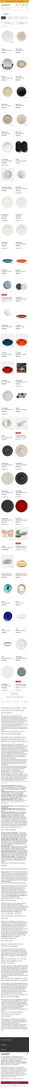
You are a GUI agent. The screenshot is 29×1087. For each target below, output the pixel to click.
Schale (16, 860)
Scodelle (10, 17)
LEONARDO (21, 895)
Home (2, 701)
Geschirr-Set (17, 724)
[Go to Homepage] (5, 5)
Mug (16, 17)
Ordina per (21, 23)
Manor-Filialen (4, 936)
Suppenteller (20, 794)
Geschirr (15, 814)
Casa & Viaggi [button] (8, 701)
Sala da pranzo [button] (16, 701)
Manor (8, 904)
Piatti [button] (22, 701)
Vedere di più (14, 693)
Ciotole (22, 17)
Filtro (7, 23)
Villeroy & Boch (4, 871)
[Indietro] (2, 14)
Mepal (2, 911)
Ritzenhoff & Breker (12, 895)
